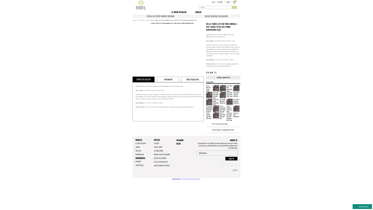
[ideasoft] (176, 179)
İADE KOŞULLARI (192, 79)
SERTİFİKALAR (139, 165)
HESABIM (179, 140)
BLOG (213, 2)
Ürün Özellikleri (144, 79)
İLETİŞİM (219, 2)
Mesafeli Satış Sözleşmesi (162, 154)
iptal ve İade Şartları (160, 162)
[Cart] (235, 2)
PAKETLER (138, 151)
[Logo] (141, 5)
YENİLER (198, 12)
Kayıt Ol (231, 158)
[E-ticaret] (186, 179)
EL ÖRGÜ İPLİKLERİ (141, 143)
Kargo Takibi (158, 147)
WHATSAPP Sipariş (363, 207)
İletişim (156, 143)
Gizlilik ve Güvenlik (160, 158)
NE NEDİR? (138, 161)
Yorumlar (168, 79)
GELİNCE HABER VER (223, 77)
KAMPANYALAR (140, 154)
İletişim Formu (158, 151)
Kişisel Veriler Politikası (162, 165)
